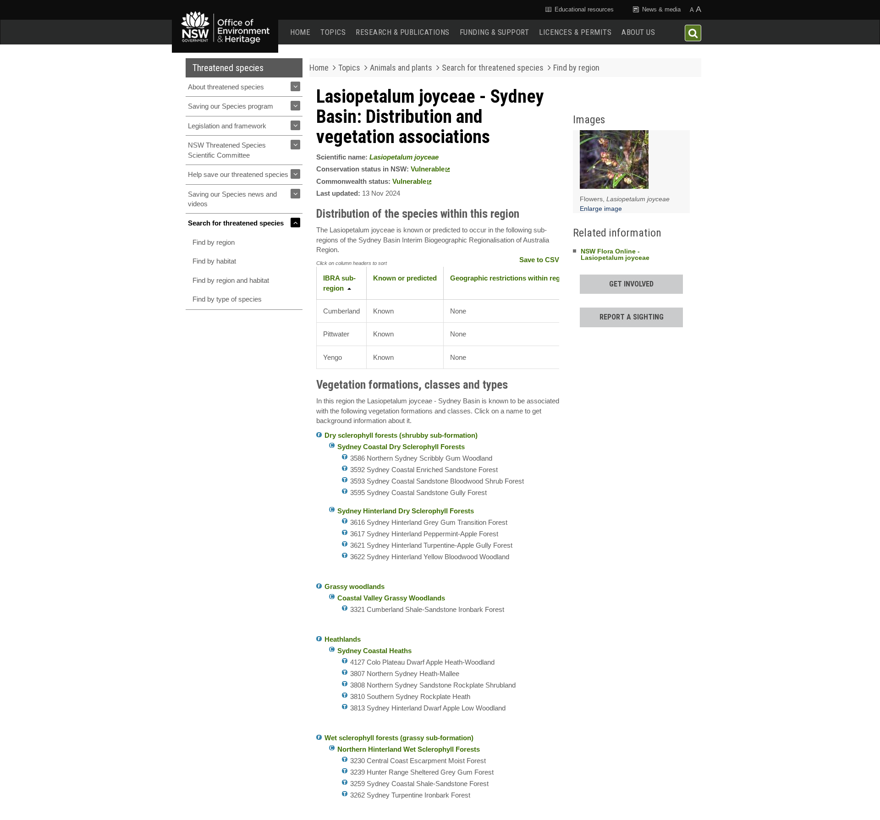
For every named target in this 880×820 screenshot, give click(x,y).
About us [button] (638, 32)
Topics (333, 32)
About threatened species (226, 87)
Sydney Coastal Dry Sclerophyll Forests (401, 447)
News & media (660, 9)
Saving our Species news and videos (232, 199)
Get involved (631, 284)
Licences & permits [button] (575, 32)
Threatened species (228, 67)
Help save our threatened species (238, 174)
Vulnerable (428, 169)
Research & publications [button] (403, 32)
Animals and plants (401, 67)
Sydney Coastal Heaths (374, 651)
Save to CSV (539, 260)
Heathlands (342, 639)
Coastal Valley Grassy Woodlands (391, 598)
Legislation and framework (227, 126)
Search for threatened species (236, 223)
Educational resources (583, 9)
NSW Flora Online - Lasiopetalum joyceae (615, 254)
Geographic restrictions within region (510, 278)
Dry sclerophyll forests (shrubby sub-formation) (401, 435)
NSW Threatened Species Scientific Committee (227, 150)
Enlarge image (601, 208)
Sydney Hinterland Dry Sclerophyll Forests (405, 511)
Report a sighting (632, 317)
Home (300, 32)
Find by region (213, 242)
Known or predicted (405, 278)
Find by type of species (227, 299)
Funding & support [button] (494, 32)
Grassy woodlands (354, 586)
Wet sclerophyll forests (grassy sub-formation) (398, 738)
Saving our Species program (230, 106)
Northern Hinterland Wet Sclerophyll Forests (408, 749)
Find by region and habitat (230, 280)
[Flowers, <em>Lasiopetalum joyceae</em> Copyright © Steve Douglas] (614, 161)
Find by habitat (214, 261)
